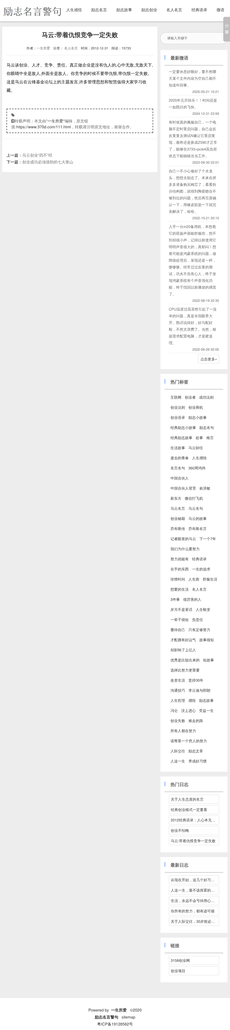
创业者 (190, 397)
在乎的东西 (180, 569)
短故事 (208, 660)
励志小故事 (197, 417)
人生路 (193, 579)
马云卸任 (195, 447)
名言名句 (178, 468)
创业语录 (178, 417)
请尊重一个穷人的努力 (189, 740)
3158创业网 (180, 960)
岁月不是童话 (181, 609)
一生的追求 (201, 569)
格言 (210, 437)
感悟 (192, 700)
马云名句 (195, 508)
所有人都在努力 (183, 730)
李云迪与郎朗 (199, 690)
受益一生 (206, 710)
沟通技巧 (178, 690)
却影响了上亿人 (183, 649)
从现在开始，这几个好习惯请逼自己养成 (195, 879)
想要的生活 (180, 589)
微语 (220, 9)
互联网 (176, 397)
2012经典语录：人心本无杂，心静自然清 (195, 820)
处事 (199, 437)
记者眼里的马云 (183, 538)
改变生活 (178, 680)
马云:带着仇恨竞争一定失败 (193, 840)
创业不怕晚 (180, 830)
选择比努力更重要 (185, 670)
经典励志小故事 (183, 427)
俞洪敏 (204, 488)
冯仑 (174, 710)
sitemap (128, 1017)
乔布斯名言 (197, 528)
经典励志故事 (181, 437)
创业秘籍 (178, 518)
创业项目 (178, 970)
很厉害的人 (192, 599)
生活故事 (178, 447)
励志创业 (149, 9)
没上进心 (188, 710)
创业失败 (178, 720)
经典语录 (199, 9)
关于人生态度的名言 (187, 799)
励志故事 (124, 9)
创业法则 (178, 407)
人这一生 (178, 761)
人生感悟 (74, 9)
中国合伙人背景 (183, 488)
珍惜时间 (178, 579)
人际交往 (178, 750)
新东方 (176, 498)
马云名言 (178, 508)
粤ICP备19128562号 (115, 1024)
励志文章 (195, 750)
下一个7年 (207, 538)
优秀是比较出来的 (185, 660)
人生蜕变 (203, 609)
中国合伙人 (180, 478)
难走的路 (195, 720)
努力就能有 (180, 558)
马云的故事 (197, 518)
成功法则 (206, 397)
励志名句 (206, 427)
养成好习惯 (197, 761)
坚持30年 (195, 680)
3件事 (175, 599)
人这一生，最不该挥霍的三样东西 (195, 890)
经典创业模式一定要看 (189, 809)
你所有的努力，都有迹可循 (193, 910)
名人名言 (174, 9)
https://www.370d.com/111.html (43, 126)
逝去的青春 (180, 457)
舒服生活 (210, 579)
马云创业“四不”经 (37, 155)
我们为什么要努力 (185, 548)
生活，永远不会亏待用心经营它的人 (195, 900)
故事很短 (206, 639)
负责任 (197, 619)
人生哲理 (178, 700)
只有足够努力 (199, 629)
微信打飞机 (194, 498)
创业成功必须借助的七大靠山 (47, 162)
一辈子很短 (180, 619)
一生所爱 (43, 48)
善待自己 (178, 629)
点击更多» (209, 359)
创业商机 (195, 407)
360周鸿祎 (197, 468)
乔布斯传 (178, 528)
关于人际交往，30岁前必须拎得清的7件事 (195, 921)
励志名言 (99, 9)
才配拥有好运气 (183, 639)
